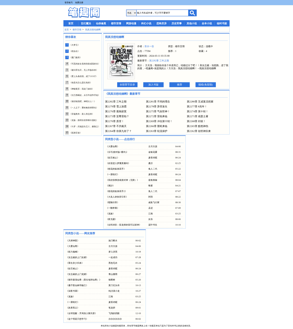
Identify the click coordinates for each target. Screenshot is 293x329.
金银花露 (152, 152)
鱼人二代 (152, 169)
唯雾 (150, 185)
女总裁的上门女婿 (77, 257)
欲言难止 (112, 157)
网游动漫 (131, 23)
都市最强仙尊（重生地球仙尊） (83, 279)
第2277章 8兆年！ (197, 106)
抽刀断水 (113, 240)
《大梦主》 (75, 45)
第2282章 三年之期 (159, 60)
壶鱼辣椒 (152, 180)
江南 (150, 213)
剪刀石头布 (114, 285)
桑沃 (150, 163)
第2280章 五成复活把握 (200, 101)
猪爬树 (112, 279)
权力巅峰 (72, 251)
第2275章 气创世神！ (158, 111)
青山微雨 (113, 274)
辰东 (150, 219)
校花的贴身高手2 (116, 191)
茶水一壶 (149, 46)
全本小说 (207, 23)
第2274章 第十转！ (197, 111)
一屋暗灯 (112, 174)
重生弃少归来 (75, 263)
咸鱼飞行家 (153, 202)
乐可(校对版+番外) (117, 152)
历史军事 (177, 23)
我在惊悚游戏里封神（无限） (122, 180)
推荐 (179, 84)
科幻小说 (146, 23)
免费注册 (79, 2)
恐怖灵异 (162, 23)
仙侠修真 (101, 23)
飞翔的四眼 (114, 313)
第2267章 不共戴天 (115, 126)
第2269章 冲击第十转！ (159, 121)
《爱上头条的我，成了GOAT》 (83, 76)
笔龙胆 (112, 307)
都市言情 (116, 23)
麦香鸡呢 (152, 157)
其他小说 (192, 23)
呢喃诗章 (112, 202)
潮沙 (110, 185)
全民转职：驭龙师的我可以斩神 (123, 225)
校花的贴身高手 (116, 169)
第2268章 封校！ (196, 121)
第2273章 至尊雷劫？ (117, 116)
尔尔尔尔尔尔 (115, 319)
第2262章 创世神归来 (199, 131)
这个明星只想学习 (77, 319)
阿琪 (150, 197)
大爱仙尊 (112, 146)
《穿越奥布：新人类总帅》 (82, 114)
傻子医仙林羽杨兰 (77, 285)
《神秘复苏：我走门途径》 (82, 89)
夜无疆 (111, 219)
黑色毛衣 (113, 263)
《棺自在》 (75, 51)
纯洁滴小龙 (114, 291)
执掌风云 (72, 307)
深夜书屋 (72, 291)
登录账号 (69, 2)
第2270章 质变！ (114, 121)
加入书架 (153, 84)
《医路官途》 (76, 133)
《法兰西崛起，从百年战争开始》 (85, 95)
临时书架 (222, 23)
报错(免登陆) (205, 84)
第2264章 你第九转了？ (118, 131)
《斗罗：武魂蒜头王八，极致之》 (85, 126)
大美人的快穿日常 (117, 197)
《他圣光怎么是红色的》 (81, 82)
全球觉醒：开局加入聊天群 (81, 313)
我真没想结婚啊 (93, 29)
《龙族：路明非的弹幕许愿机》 (84, 120)
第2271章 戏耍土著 (197, 116)
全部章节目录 (127, 84)
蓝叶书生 (152, 225)
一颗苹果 (112, 208)
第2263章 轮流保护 (156, 131)
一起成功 (113, 257)
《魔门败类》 (76, 57)
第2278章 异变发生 (156, 106)
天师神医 (72, 240)
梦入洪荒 (113, 251)
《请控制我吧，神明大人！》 (83, 101)
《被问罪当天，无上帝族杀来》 (84, 70)
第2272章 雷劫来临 (156, 116)
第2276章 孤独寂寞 (115, 111)
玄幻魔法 (86, 23)
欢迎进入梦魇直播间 (118, 163)
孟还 (150, 208)
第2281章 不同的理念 (158, 101)
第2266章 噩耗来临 (156, 126)
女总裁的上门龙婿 (77, 274)
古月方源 (152, 146)
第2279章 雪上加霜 (115, 106)
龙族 (110, 213)
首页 (70, 23)
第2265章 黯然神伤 (197, 126)
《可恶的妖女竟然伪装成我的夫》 (85, 64)
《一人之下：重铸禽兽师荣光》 (84, 108)
